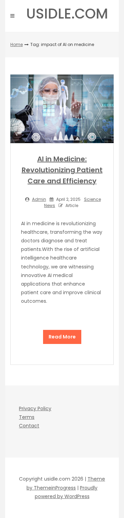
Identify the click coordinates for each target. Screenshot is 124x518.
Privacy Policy (35, 408)
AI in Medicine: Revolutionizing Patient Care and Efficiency (62, 170)
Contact (29, 425)
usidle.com (67, 13)
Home (16, 44)
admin (39, 199)
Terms (26, 417)
